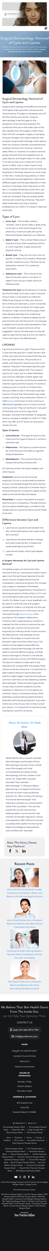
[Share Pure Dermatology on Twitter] (16, 851)
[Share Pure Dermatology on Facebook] (10, 851)
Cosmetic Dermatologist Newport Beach (30, 1198)
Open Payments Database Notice (24, 1143)
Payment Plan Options (24, 1056)
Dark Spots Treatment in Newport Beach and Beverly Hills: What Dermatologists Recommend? (24, 985)
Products (24, 1061)
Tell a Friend (18, 1140)
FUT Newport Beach (35, 1148)
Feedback (6, 1140)
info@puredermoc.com (26, 1036)
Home (8, 1137)
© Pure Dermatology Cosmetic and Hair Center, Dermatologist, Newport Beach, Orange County (24, 1183)
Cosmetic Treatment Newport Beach (31, 1157)
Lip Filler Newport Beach (33, 1194)
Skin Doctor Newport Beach (11, 1194)
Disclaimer (19, 1137)
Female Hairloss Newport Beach (22, 1205)
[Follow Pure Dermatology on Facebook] (28, 1177)
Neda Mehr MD (18, 1129)
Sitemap (39, 1137)
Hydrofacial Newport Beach (14, 1159)
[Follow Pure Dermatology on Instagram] (24, 1177)
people (11, 401)
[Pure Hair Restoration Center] (24, 14)
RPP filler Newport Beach (26, 1196)
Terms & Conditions (24, 1066)
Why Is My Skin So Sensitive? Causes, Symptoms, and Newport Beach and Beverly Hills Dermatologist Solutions (24, 893)
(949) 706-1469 (20, 1029)
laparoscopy (26, 614)
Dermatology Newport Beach (14, 1127)
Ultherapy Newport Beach (15, 1151)
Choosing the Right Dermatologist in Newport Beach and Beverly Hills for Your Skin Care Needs (24, 954)
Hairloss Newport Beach (14, 1148)
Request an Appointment (24, 1051)
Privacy (29, 1137)
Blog (36, 49)
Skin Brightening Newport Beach (28, 1170)
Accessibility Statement (36, 1140)
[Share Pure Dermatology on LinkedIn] (23, 851)
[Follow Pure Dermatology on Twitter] (20, 1177)
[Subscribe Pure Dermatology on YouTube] (15, 1177)
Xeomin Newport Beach (20, 1154)
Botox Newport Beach (14, 1132)
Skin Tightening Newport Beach (14, 1201)
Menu (24, 28)
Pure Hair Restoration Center (24, 1189)
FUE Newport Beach (22, 1203)
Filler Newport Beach (35, 1132)
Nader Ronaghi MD (35, 1129)
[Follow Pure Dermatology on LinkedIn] (33, 1177)
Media (30, 49)
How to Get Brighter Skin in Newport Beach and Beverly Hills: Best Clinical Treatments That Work (24, 923)
